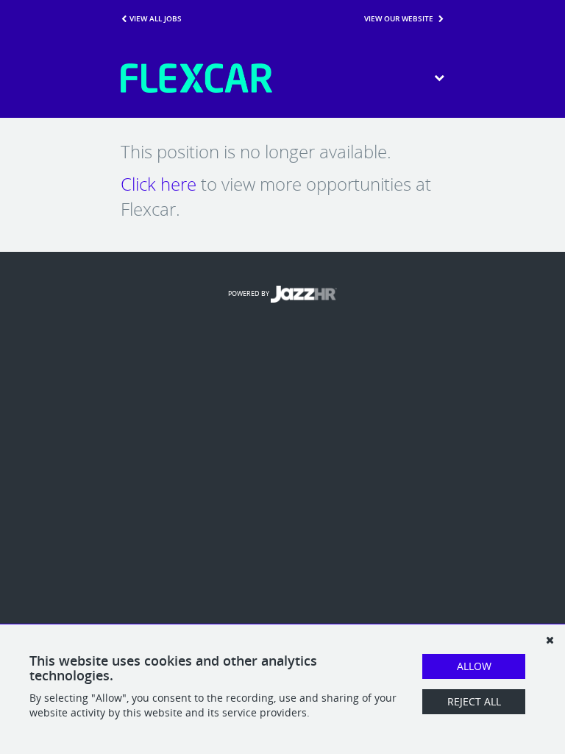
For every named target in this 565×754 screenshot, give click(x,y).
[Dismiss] (549, 640)
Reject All (474, 701)
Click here (158, 184)
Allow (474, 666)
